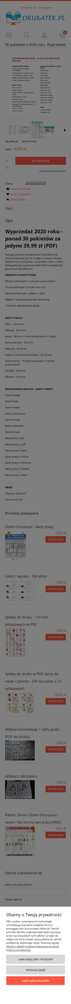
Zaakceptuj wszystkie (36, 980)
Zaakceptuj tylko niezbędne (35, 959)
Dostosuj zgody (35, 970)
